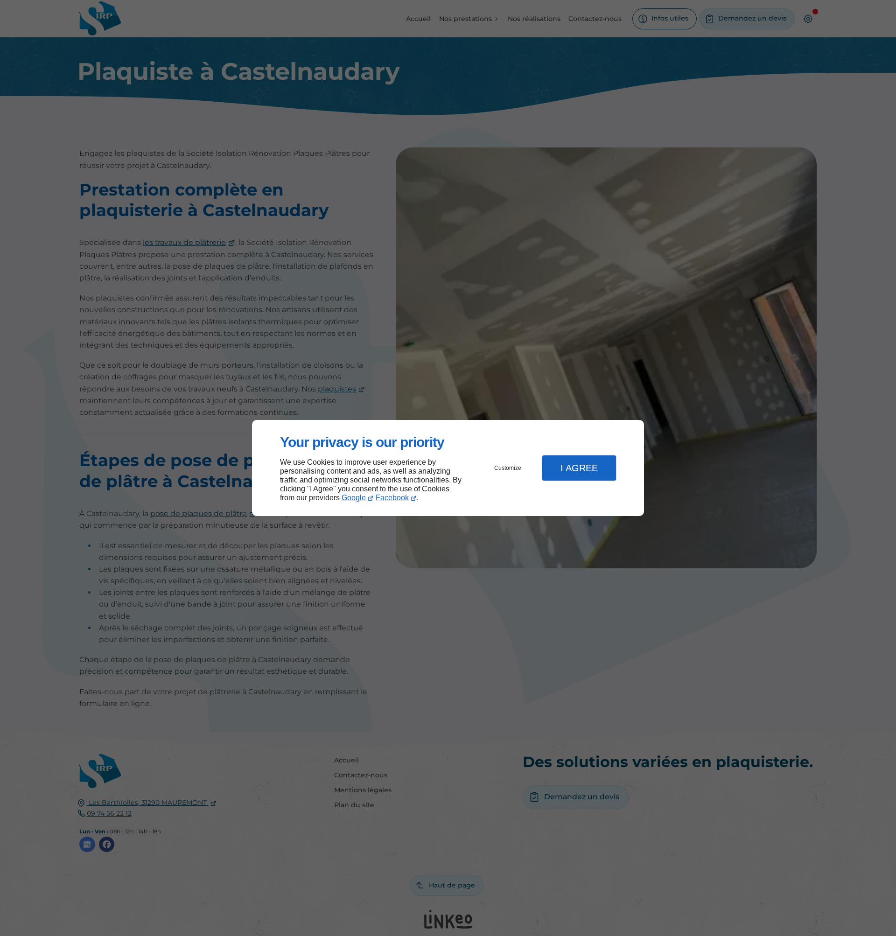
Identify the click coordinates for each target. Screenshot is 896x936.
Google (354, 498)
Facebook (392, 498)
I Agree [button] (579, 468)
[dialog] (448, 468)
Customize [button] (507, 468)
